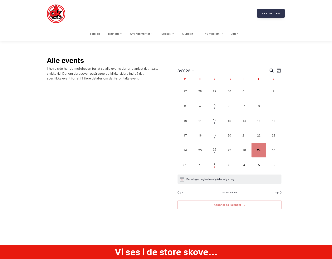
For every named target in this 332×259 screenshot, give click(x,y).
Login (234, 33)
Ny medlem (211, 33)
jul (181, 192)
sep (277, 192)
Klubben (187, 33)
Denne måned (229, 192)
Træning (113, 33)
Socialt (166, 33)
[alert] (229, 179)
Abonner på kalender (227, 205)
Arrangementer (140, 33)
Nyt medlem (270, 13)
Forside (95, 33)
